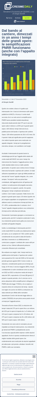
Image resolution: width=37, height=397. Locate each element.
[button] (34, 356)
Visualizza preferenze (18, 389)
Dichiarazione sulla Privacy (22, 394)
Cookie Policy (10, 394)
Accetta (18, 380)
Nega (18, 384)
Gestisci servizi (18, 374)
